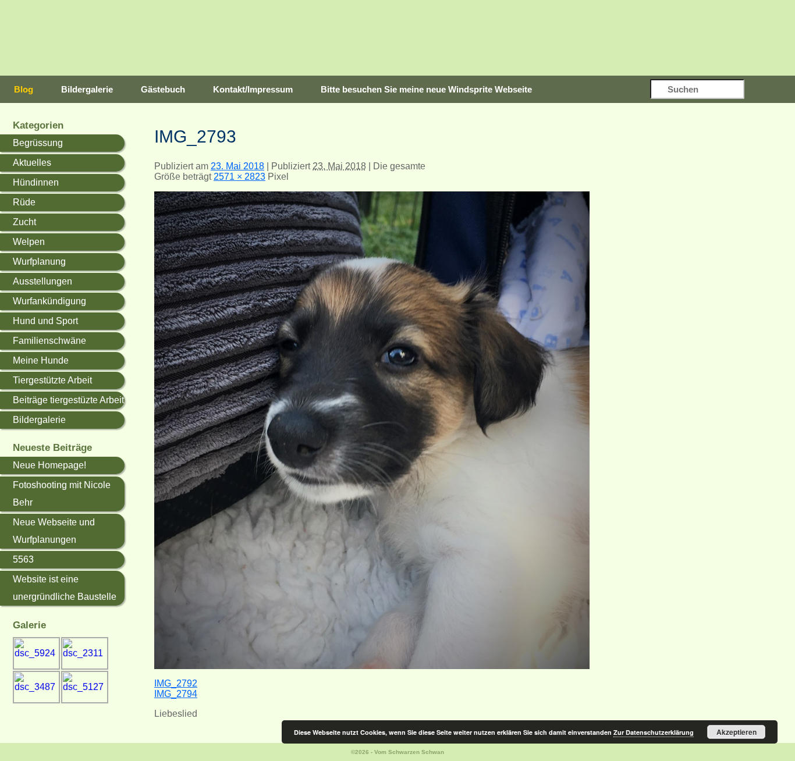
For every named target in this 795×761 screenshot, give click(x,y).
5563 (23, 559)
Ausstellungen (42, 281)
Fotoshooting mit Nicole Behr (62, 493)
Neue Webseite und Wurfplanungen (54, 531)
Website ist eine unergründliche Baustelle (64, 588)
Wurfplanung (39, 261)
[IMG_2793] (372, 666)
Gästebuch (163, 89)
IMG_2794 (175, 694)
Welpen (29, 242)
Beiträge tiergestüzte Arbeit (68, 400)
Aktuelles (32, 163)
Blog (23, 89)
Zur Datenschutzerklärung (653, 732)
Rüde (24, 202)
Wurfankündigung (49, 301)
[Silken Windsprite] (421, 38)
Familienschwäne (49, 341)
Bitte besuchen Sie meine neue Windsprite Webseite (426, 89)
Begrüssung (38, 143)
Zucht (24, 222)
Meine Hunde (41, 360)
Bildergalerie (87, 89)
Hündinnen (36, 182)
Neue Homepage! (49, 465)
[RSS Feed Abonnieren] (771, 90)
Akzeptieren (736, 732)
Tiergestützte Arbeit (52, 380)
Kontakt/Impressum (253, 89)
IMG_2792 (175, 683)
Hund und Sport (45, 321)
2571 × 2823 (239, 177)
